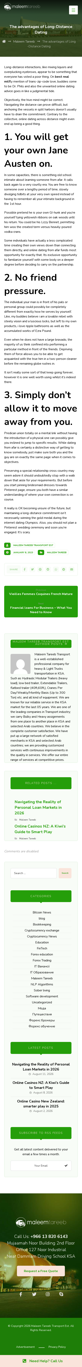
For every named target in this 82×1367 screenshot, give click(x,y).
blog (42, 918)
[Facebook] (21, 1294)
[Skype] (61, 1294)
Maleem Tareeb (56, 552)
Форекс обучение (42, 1026)
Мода (42, 1008)
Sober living (42, 990)
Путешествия (42, 1014)
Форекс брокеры (42, 1020)
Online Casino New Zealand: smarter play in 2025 (41, 1104)
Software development (42, 996)
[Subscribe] (66, 1166)
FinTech (42, 948)
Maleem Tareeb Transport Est (33, 545)
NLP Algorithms (42, 984)
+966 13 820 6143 (49, 1237)
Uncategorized (42, 1002)
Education (42, 942)
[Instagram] (48, 1294)
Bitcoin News (42, 912)
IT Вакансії (42, 966)
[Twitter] (34, 1294)
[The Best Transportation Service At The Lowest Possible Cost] (22, 6)
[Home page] (4, 41)
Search (65, 873)
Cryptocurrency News (42, 936)
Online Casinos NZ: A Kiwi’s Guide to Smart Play (41, 1085)
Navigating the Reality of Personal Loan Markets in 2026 (41, 1067)
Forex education (42, 954)
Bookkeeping (42, 924)
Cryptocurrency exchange (42, 930)
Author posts (49, 644)
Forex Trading (42, 960)
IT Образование (42, 972)
